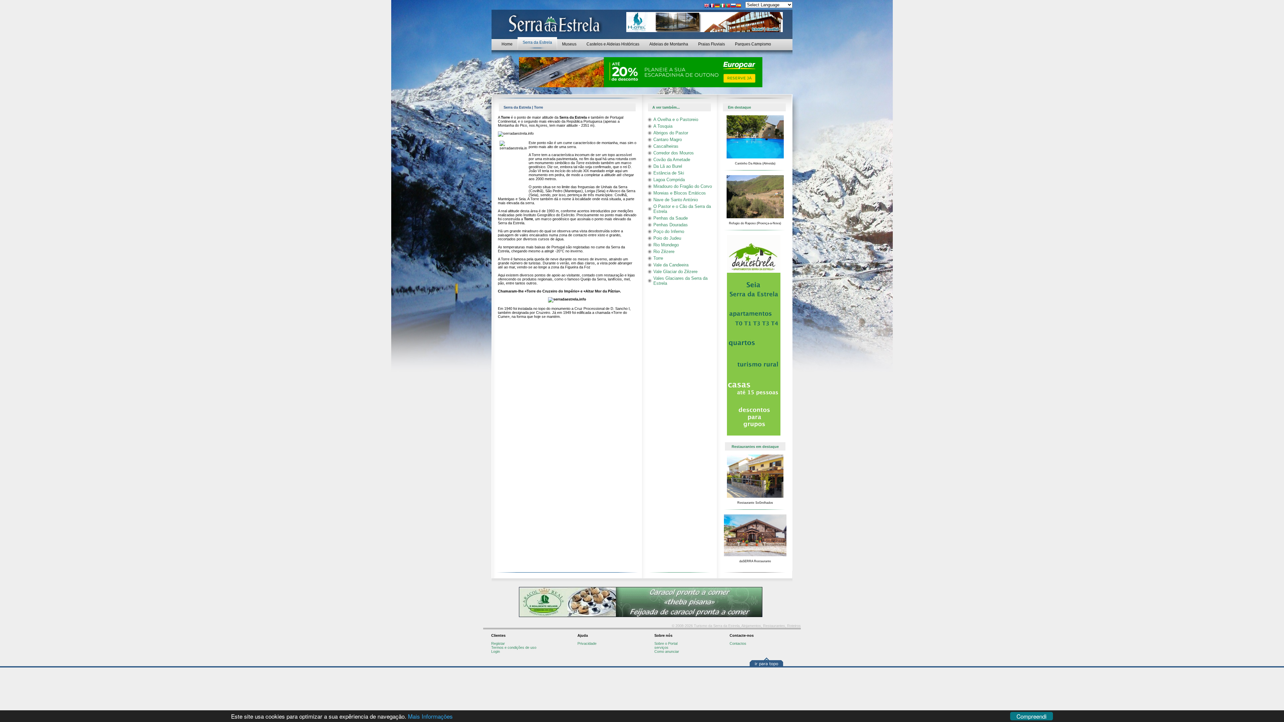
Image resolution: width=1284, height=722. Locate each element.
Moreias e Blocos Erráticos (679, 193)
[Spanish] (738, 6)
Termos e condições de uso (513, 647)
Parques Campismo (753, 44)
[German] (717, 6)
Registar (498, 643)
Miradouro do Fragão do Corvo (682, 186)
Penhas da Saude (670, 218)
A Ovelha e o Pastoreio (675, 119)
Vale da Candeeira (670, 264)
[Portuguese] (728, 6)
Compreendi (1031, 716)
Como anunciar (666, 651)
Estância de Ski (668, 172)
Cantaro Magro (667, 139)
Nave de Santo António (675, 199)
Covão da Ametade (671, 159)
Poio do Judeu (667, 238)
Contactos (738, 643)
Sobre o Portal (665, 643)
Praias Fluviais (711, 44)
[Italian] (722, 6)
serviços (661, 647)
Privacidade (587, 643)
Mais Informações (430, 716)
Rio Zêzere (663, 251)
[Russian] (733, 6)
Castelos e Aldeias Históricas (612, 44)
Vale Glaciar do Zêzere (675, 271)
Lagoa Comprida (669, 179)
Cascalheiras (665, 146)
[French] (712, 6)
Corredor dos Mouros (673, 152)
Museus (569, 44)
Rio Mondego (666, 244)
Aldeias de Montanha (668, 44)
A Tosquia (662, 126)
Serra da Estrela (537, 42)
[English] (706, 6)
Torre (658, 258)
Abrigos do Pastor (670, 132)
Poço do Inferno (668, 231)
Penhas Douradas (670, 224)
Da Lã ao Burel (667, 166)
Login (495, 651)
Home (507, 44)
